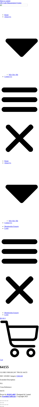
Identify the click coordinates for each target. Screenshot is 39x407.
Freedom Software (9, 396)
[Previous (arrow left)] (1, 402)
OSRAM (19, 376)
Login (6, 228)
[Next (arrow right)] (3, 402)
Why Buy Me (13, 75)
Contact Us (8, 77)
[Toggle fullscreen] (3, 400)
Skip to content (5, 1)
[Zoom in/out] (1, 400)
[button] (19, 118)
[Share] (5, 400)
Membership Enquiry (11, 226)
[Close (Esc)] (7, 400)
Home (6, 15)
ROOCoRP (11, 394)
